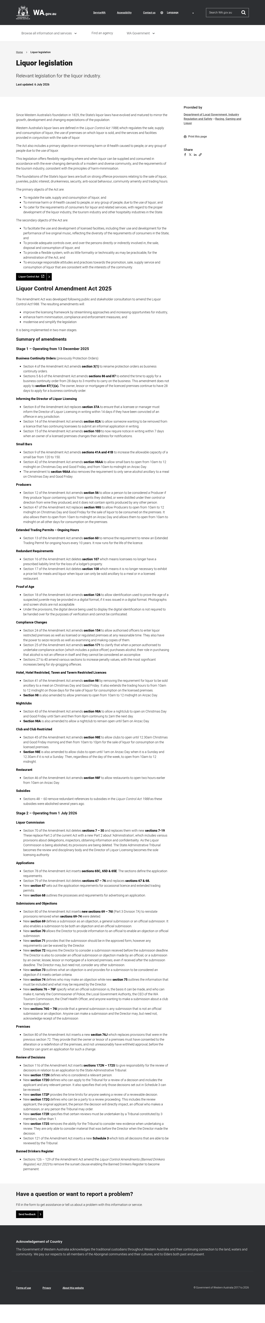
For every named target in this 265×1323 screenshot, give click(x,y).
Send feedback (27, 1214)
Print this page (197, 136)
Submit (243, 12)
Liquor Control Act (29, 277)
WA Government (138, 33)
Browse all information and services (46, 33)
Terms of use (23, 1288)
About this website (73, 1288)
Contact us (149, 13)
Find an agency (102, 33)
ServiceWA (99, 13)
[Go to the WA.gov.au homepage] (36, 12)
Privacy (47, 1288)
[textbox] (181, 12)
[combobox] (181, 12)
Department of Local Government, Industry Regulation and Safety (211, 116)
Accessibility (124, 13)
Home (19, 52)
